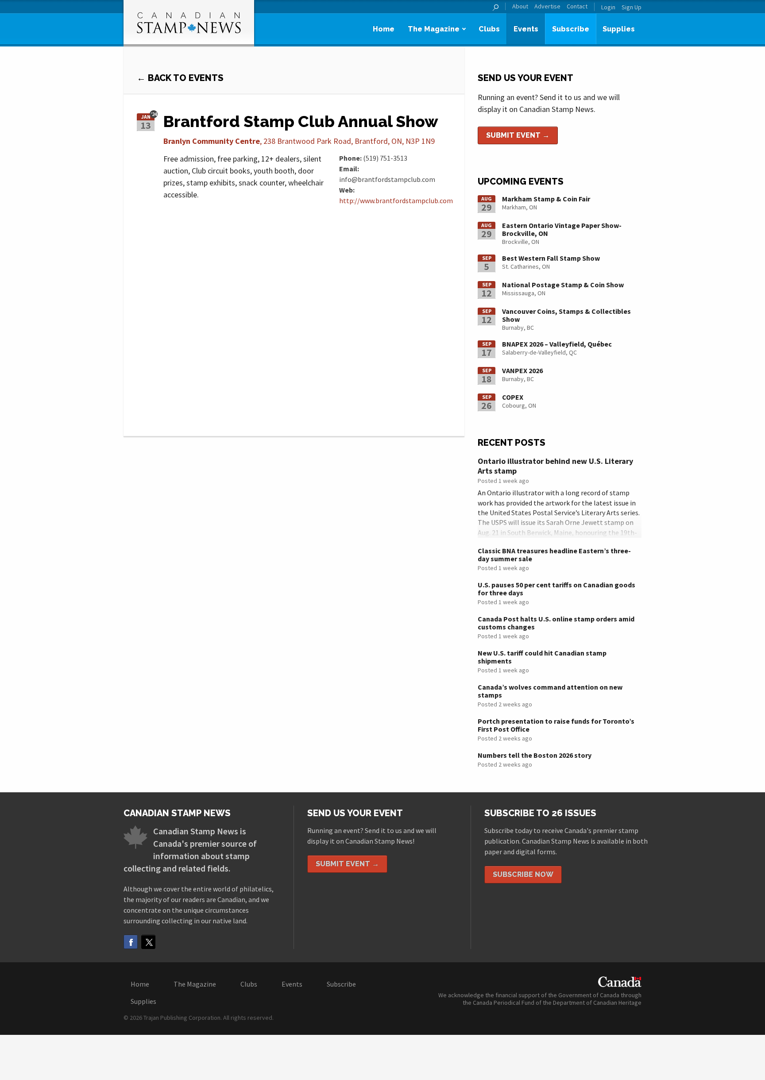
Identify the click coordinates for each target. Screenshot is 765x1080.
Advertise (547, 6)
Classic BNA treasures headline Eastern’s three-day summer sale (554, 554)
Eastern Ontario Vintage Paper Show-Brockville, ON (562, 229)
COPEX (512, 397)
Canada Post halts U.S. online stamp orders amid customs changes (556, 622)
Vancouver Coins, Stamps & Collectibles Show (566, 315)
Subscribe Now (523, 874)
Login (608, 7)
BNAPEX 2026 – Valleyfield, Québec (557, 343)
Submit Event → (517, 135)
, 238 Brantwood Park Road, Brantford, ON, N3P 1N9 (299, 141)
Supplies (619, 29)
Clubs (489, 29)
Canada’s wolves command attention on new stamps (550, 691)
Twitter (148, 942)
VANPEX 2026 (522, 370)
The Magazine (434, 29)
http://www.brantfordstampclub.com (396, 200)
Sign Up (631, 7)
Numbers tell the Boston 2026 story (534, 755)
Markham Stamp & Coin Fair (546, 198)
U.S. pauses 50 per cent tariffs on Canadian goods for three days (556, 588)
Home (383, 29)
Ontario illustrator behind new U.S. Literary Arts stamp (555, 466)
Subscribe (570, 29)
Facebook (131, 942)
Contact (577, 6)
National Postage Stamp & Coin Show (563, 284)
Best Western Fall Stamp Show (551, 258)
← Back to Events (180, 78)
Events (526, 29)
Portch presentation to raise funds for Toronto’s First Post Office (556, 725)
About (520, 6)
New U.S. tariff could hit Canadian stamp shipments (542, 656)
